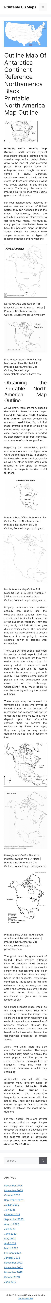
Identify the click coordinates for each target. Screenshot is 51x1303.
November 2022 (13, 1267)
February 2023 (12, 1253)
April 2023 (10, 1243)
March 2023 (11, 1248)
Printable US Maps (20, 7)
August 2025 (11, 1204)
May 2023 (10, 1238)
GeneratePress (25, 1298)
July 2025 (9, 1209)
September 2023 (14, 1219)
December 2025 (13, 1185)
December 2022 (13, 1262)
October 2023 (12, 1214)
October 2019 (12, 1277)
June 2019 (10, 1281)
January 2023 (12, 1257)
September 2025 (13, 1200)
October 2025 (12, 1195)
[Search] (43, 1160)
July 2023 (9, 1229)
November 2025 (13, 1190)
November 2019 (13, 1272)
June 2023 (10, 1233)
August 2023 (11, 1224)
